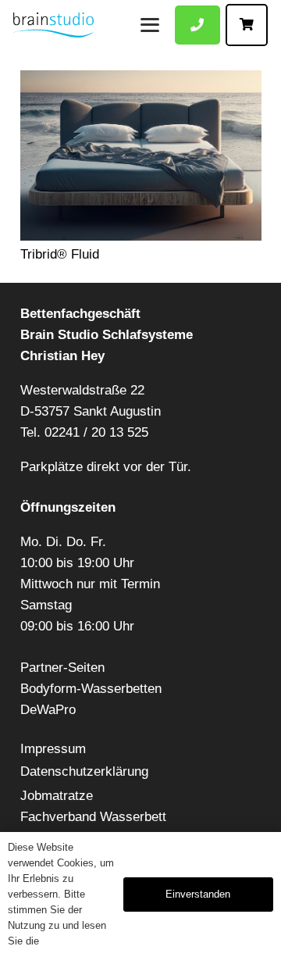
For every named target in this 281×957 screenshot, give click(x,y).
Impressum (53, 748)
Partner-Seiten (62, 667)
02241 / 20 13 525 (96, 432)
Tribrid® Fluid (59, 254)
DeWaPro (48, 709)
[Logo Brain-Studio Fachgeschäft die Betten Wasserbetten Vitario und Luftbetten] (53, 24)
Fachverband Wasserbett (93, 816)
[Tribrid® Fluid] (140, 155)
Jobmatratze (56, 795)
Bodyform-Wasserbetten (91, 688)
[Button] (197, 25)
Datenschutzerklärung (84, 771)
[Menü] (149, 25)
